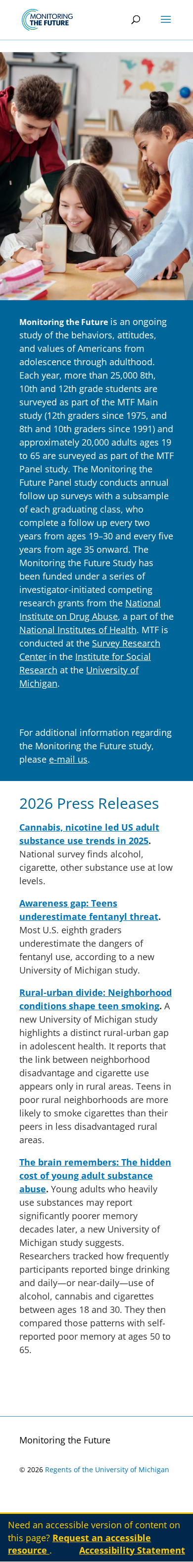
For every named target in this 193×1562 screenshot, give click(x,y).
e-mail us (68, 759)
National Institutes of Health (78, 630)
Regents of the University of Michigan (107, 1469)
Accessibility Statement (132, 1550)
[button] (166, 26)
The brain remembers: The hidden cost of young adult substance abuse (95, 1175)
